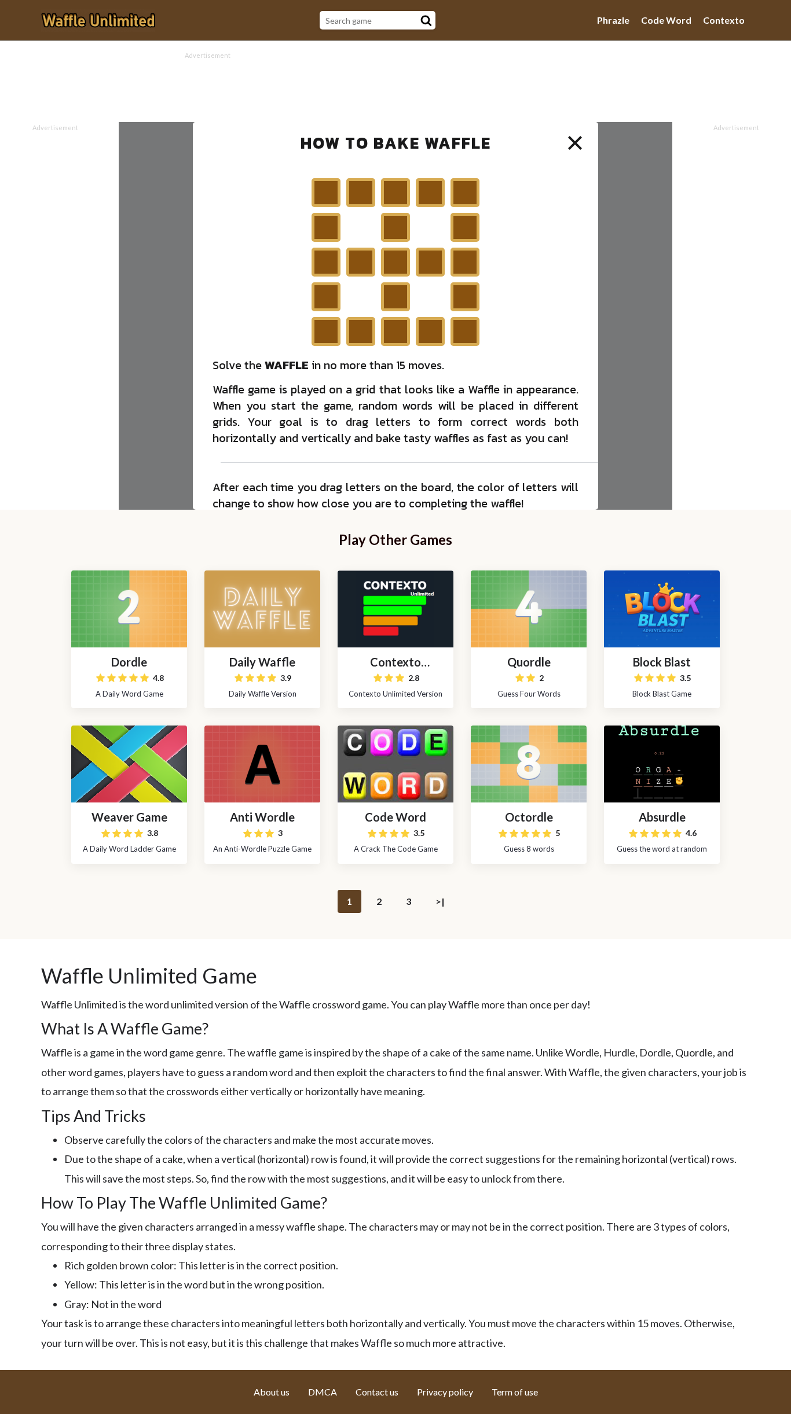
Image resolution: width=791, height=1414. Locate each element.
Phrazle (613, 19)
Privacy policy (445, 1391)
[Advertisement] (395, 87)
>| (440, 901)
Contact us (377, 1391)
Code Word (666, 19)
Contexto (724, 19)
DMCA (322, 1391)
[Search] (426, 20)
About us (272, 1391)
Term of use (515, 1391)
